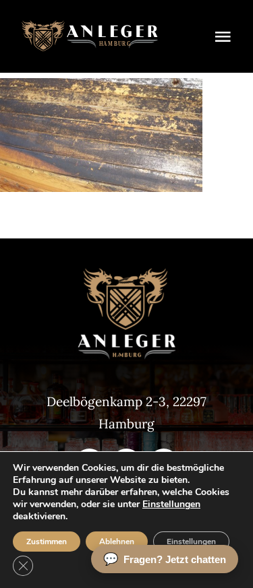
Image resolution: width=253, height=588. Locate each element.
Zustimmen (46, 541)
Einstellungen (171, 504)
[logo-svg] (89, 26)
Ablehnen (116, 541)
